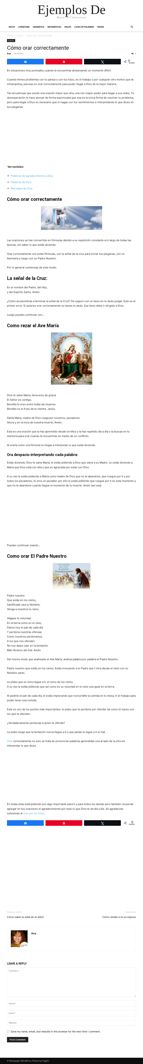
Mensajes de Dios (22, 188)
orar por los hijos (33, 813)
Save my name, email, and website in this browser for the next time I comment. (55, 1031)
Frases (100, 26)
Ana (9, 53)
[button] (132, 27)
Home (10, 35)
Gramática (38, 26)
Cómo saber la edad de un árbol (25, 917)
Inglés (67, 26)
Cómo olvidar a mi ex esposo (119, 917)
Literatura (24, 26)
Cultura (19, 35)
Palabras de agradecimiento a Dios (32, 175)
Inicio (12, 26)
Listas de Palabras (84, 26)
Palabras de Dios (21, 182)
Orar (9, 741)
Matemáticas (54, 26)
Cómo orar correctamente (38, 48)
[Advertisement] (71, 138)
